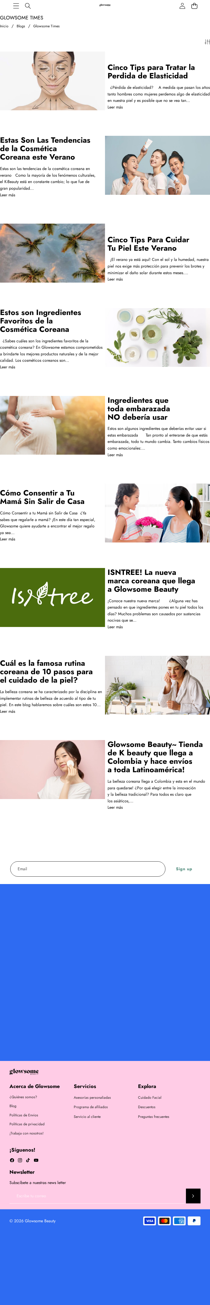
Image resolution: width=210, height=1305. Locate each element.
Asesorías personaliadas (92, 1097)
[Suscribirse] (193, 1196)
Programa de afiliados (91, 1106)
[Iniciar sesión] (182, 5)
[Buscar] (28, 5)
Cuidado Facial (149, 1097)
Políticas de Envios (23, 1115)
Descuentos (146, 1106)
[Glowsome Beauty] (105, 5)
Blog (12, 1105)
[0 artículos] (194, 5)
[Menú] (16, 5)
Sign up (184, 869)
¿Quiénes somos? (23, 1096)
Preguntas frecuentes (153, 1116)
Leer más (115, 107)
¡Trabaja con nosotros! (26, 1133)
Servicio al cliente (87, 1116)
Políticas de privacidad (27, 1124)
